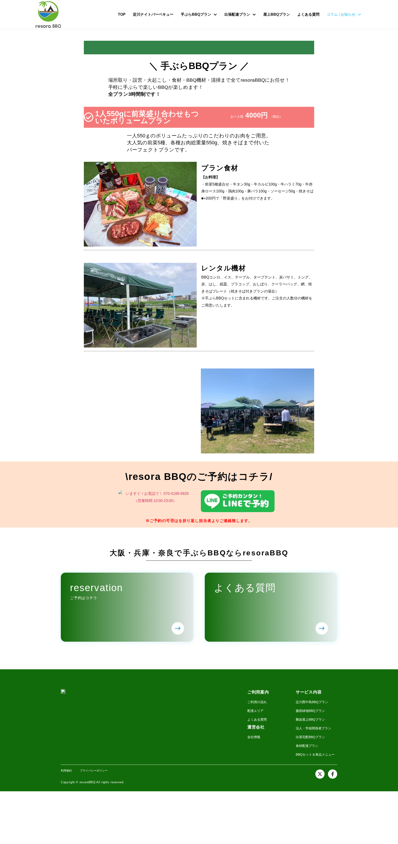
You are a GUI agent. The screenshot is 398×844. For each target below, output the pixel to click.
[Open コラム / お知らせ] (359, 14)
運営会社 (256, 727)
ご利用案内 (258, 692)
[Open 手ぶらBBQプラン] (215, 14)
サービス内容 (309, 692)
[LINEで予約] (240, 501)
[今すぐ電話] (157, 501)
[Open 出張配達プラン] (254, 14)
